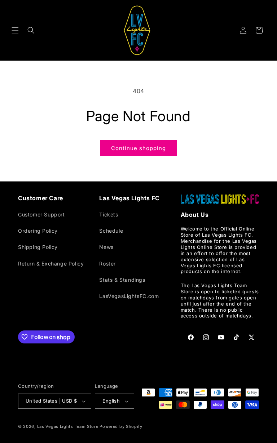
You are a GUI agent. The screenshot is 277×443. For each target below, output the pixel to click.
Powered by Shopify (121, 426)
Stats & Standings (122, 280)
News (106, 247)
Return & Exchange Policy (51, 263)
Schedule (111, 231)
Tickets (108, 214)
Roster (107, 263)
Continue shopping (138, 148)
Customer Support (41, 214)
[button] (15, 30)
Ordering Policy (38, 231)
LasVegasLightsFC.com (129, 296)
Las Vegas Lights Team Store (67, 426)
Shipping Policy (38, 247)
